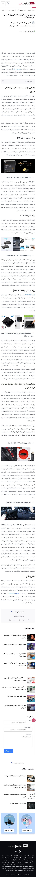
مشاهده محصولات (27, 831)
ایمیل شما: (27, 727)
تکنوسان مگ (31, 10)
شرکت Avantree (30, 294)
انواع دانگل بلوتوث (13, 593)
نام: (30, 720)
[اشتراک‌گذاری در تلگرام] (19, 620)
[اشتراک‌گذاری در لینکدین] (10, 620)
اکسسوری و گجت (21, 10)
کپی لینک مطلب (19, 616)
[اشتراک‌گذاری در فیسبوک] (28, 620)
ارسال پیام (8, 751)
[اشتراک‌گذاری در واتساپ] (14, 620)
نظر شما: (28, 734)
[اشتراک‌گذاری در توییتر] (23, 620)
